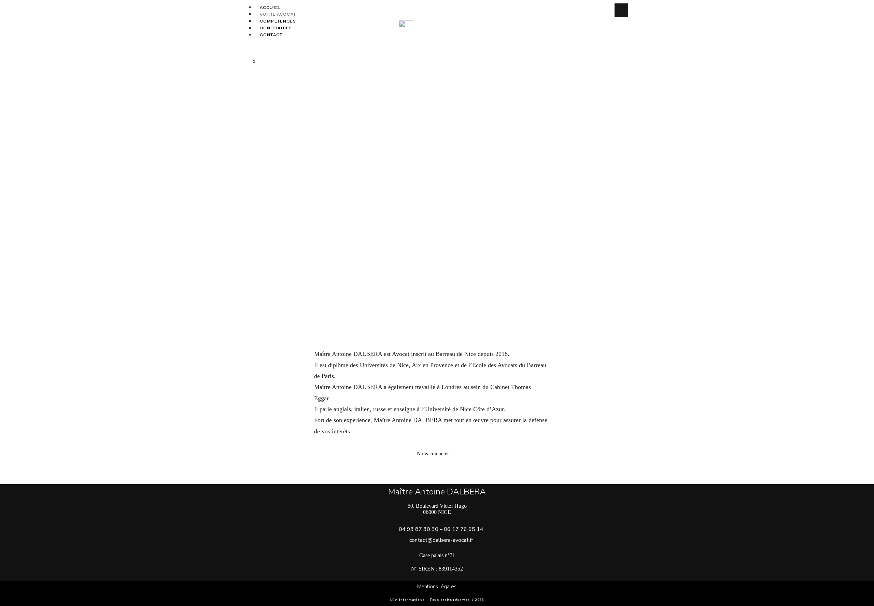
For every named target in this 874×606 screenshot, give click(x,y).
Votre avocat (278, 13)
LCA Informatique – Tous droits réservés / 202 (435, 600)
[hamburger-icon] (621, 10)
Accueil (270, 6)
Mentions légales (436, 586)
